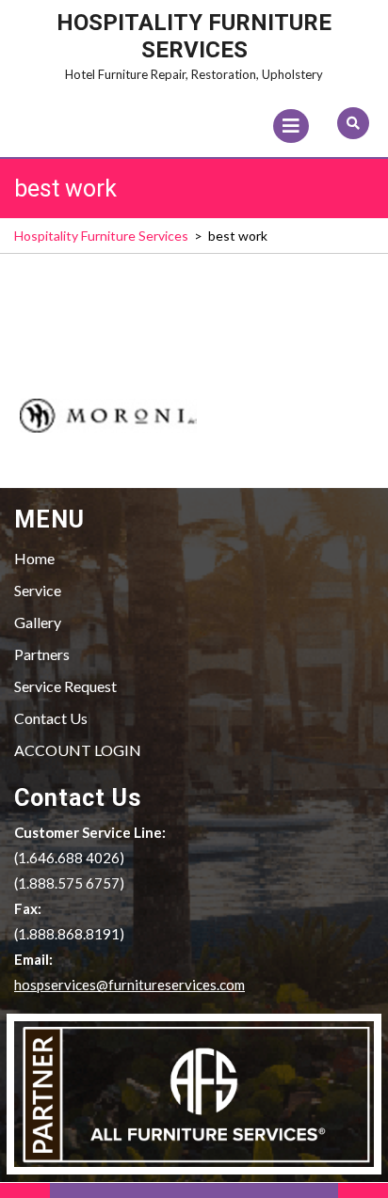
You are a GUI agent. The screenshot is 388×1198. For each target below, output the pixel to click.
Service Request (65, 686)
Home (34, 558)
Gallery (37, 622)
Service (37, 590)
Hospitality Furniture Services (194, 36)
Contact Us (51, 718)
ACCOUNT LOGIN (77, 750)
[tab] (291, 126)
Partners (42, 654)
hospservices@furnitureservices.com (129, 984)
